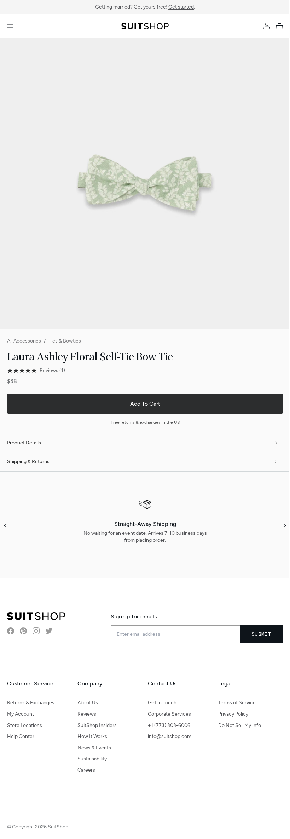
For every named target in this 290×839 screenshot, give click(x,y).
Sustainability (92, 759)
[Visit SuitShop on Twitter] (48, 630)
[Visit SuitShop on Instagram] (36, 630)
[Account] (266, 26)
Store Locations (24, 725)
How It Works (92, 736)
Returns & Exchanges (30, 703)
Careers (86, 770)
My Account (20, 714)
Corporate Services (169, 714)
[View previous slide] (5, 525)
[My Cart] (281, 26)
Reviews (86, 714)
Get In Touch (162, 703)
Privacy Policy (233, 714)
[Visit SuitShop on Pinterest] (23, 630)
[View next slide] (284, 525)
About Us (87, 703)
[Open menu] (10, 26)
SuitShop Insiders (97, 725)
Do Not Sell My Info (239, 725)
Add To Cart (145, 403)
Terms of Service (237, 703)
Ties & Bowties (64, 341)
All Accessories (24, 341)
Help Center (20, 736)
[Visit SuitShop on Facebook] (10, 630)
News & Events (94, 748)
